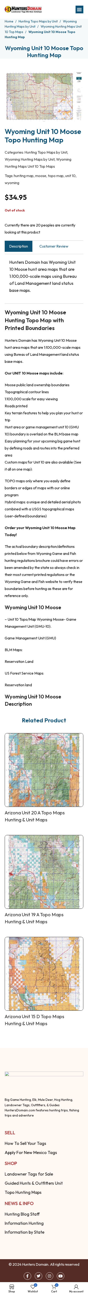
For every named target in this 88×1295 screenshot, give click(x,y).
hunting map (24, 175)
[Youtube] (60, 1276)
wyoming (12, 182)
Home (9, 21)
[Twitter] (38, 1276)
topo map (56, 175)
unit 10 (70, 175)
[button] (79, 9)
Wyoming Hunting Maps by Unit (29, 159)
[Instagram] (49, 1276)
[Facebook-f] (27, 1276)
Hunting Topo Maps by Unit (38, 21)
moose (40, 175)
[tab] (18, 246)
